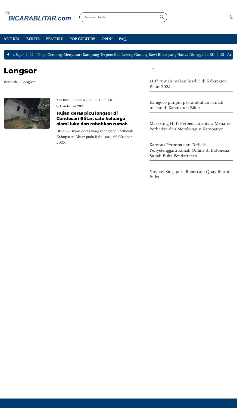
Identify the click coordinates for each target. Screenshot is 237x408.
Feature (54, 39)
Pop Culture (82, 39)
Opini (107, 39)
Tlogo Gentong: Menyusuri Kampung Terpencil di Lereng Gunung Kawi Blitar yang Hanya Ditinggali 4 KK (119, 55)
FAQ (122, 39)
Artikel (12, 39)
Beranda (11, 82)
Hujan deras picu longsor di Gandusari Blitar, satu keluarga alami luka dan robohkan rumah (92, 118)
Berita (33, 39)
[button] (231, 17)
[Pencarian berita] (162, 17)
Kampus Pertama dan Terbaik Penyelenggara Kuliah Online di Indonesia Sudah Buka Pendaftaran (189, 150)
